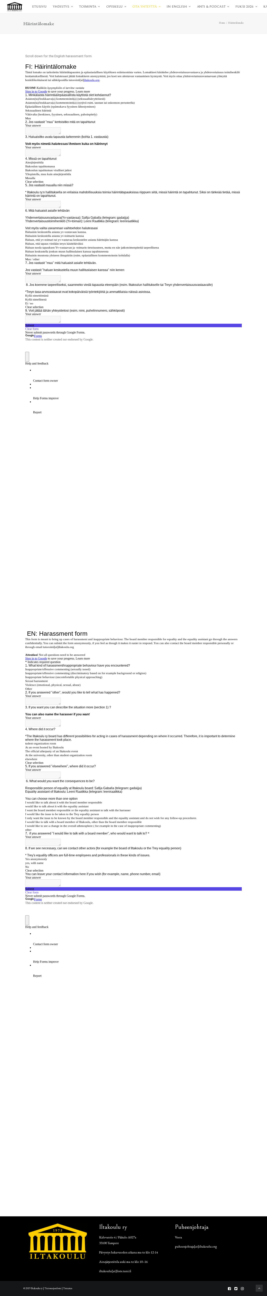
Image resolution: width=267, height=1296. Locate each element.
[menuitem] (39, 6)
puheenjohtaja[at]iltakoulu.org (196, 1246)
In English (177, 7)
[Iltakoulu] (14, 7)
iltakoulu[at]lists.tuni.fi (115, 1271)
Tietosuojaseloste (52, 1288)
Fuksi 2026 (245, 7)
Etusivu (39, 7)
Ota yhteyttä (145, 7)
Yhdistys (61, 7)
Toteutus (67, 1288)
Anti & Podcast (211, 7)
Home (222, 22)
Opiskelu (114, 7)
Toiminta (87, 7)
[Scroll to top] (259, 1287)
